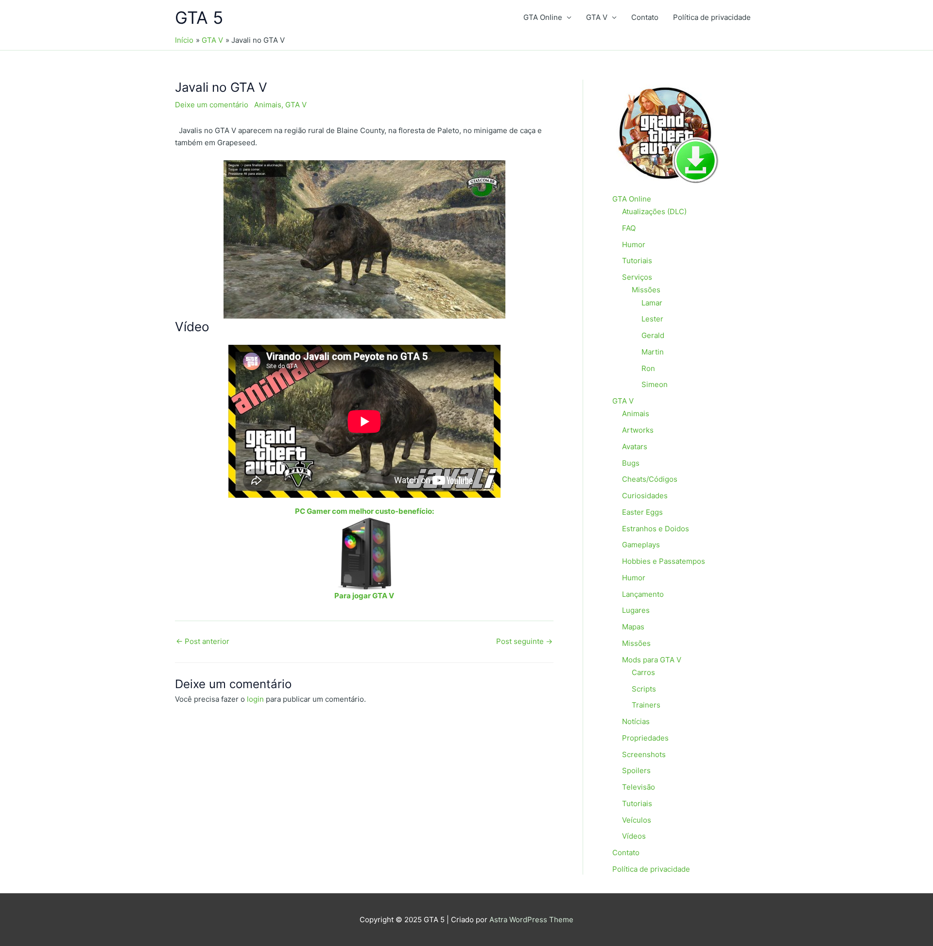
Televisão (638, 787)
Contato (644, 17)
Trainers (646, 705)
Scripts (644, 688)
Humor (633, 244)
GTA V (596, 17)
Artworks (638, 430)
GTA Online (542, 17)
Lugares (636, 610)
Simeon (654, 384)
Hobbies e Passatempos (663, 561)
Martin (652, 351)
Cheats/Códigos (649, 479)
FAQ (629, 228)
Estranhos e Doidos (655, 528)
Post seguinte (524, 641)
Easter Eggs (642, 512)
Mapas (633, 626)
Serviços (637, 277)
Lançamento (643, 594)
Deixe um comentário (211, 104)
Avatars (634, 446)
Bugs (630, 463)
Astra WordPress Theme (531, 919)
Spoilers (636, 770)
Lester (652, 318)
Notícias (636, 721)
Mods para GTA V (651, 659)
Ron (648, 368)
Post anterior (202, 641)
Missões (646, 289)
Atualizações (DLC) (654, 211)
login (255, 699)
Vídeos (634, 836)
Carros (643, 672)
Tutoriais (637, 260)
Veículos (636, 820)
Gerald (652, 335)
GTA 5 (199, 17)
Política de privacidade (712, 17)
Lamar (651, 302)
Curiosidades (645, 495)
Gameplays (641, 544)
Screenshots (644, 754)
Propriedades (645, 738)
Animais (267, 104)
